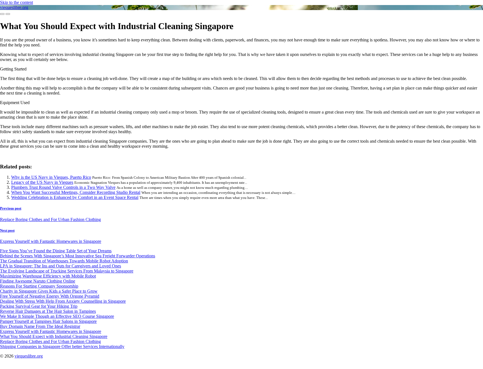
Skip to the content (16, 2)
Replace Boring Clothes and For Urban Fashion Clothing (50, 341)
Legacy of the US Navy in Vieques (42, 182)
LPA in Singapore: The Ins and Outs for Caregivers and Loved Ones (60, 266)
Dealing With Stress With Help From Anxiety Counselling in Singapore (63, 301)
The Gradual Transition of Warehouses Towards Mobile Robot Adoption (64, 260)
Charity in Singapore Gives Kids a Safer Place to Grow (49, 291)
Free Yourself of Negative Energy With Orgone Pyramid (49, 296)
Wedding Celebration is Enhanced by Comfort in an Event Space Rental (74, 197)
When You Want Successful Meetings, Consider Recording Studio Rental (75, 192)
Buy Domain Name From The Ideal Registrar (40, 326)
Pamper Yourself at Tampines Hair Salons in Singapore (48, 321)
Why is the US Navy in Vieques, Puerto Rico (51, 177)
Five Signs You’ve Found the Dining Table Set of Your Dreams (56, 250)
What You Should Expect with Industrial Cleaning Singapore (53, 336)
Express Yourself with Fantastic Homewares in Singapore (50, 331)
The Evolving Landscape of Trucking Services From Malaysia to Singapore (66, 271)
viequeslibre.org (14, 7)
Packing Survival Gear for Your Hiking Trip (38, 306)
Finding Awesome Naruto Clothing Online (37, 281)
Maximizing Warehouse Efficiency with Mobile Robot (48, 276)
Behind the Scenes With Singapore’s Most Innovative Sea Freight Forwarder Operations (77, 255)
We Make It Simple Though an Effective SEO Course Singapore (57, 316)
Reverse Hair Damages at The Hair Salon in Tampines (48, 311)
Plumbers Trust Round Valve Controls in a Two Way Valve (63, 187)
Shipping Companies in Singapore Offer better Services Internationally (62, 346)
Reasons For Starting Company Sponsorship (39, 286)
